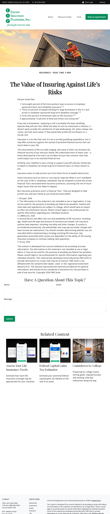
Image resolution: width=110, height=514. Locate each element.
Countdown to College (87, 366)
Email (58, 284)
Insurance (32, 511)
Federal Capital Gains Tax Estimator (53, 367)
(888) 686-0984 (14, 505)
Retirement (33, 503)
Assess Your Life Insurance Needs (17, 367)
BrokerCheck (96, 501)
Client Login (89, 2)
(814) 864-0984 (40, 2)
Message (8, 299)
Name (6, 284)
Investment (33, 506)
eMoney (102, 2)
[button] (50, 17)
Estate (31, 508)
